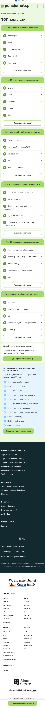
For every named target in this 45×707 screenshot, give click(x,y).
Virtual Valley (28, 645)
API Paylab (5, 514)
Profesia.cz (7, 605)
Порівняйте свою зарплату (22, 703)
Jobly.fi (5, 670)
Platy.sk (26, 615)
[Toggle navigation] (40, 6)
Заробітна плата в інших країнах (14, 462)
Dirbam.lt (6, 642)
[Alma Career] (22, 682)
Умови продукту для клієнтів (12, 486)
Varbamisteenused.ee (10, 659)
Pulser (26, 649)
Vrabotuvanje (28, 639)
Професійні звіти (8, 506)
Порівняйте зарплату (24, 358)
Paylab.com (28, 619)
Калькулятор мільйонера (11, 466)
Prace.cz (6, 608)
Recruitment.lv (8, 656)
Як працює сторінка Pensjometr (14, 490)
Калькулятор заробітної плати (13, 470)
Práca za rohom (8, 612)
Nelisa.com (6, 622)
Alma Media (31, 566)
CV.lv (4, 635)
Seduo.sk (27, 608)
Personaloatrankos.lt (10, 652)
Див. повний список (22, 71)
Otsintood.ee (7, 649)
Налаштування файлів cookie (13, 557)
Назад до (12, 13)
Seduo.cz (27, 605)
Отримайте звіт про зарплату (18, 431)
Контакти (5, 526)
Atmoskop (6, 619)
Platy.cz (26, 612)
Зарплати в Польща (9, 455)
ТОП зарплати (7, 474)
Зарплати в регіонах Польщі (12, 458)
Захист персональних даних (12, 551)
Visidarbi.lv (6, 645)
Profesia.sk (6, 602)
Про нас (4, 494)
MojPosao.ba (28, 635)
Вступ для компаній (9, 510)
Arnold (26, 598)
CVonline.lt (6, 632)
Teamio (26, 602)
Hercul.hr (27, 642)
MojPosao (27, 632)
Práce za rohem (8, 615)
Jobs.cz (5, 598)
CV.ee (5, 639)
